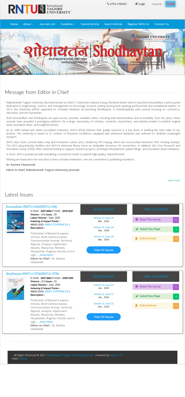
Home (14, 24)
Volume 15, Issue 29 (104, 227)
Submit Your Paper (150, 229)
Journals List (47, 24)
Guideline (67, 24)
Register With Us (138, 24)
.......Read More (44, 255)
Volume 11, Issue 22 (103, 294)
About (27, 24)
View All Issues (103, 250)
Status (23, 358)
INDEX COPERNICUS (56, 224)
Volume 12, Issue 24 (104, 285)
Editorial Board (147, 238)
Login (141, 4)
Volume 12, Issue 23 (104, 303)
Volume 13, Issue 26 (104, 236)
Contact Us (161, 24)
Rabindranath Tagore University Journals (70, 355)
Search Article (113, 24)
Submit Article (90, 24)
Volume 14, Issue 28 (104, 218)
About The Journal (150, 219)
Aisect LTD (116, 355)
